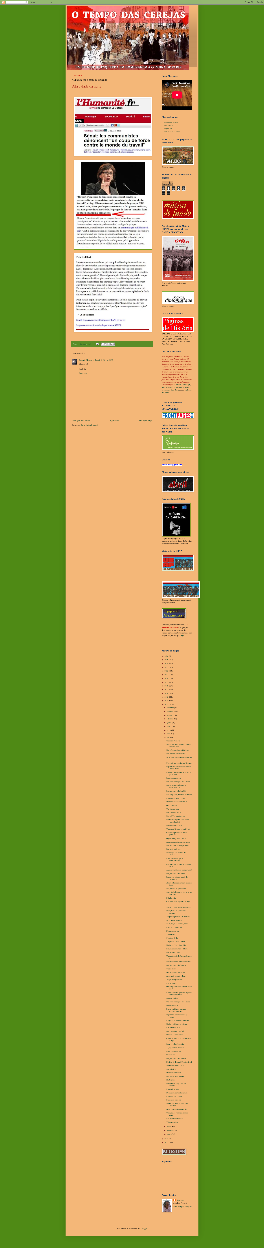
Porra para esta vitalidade (175, 1031)
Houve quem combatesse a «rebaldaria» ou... (176, 786)
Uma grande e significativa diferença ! (176, 1084)
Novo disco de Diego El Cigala (177, 750)
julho (169, 726)
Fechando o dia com (173, 849)
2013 (167, 704)
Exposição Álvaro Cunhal (175, 798)
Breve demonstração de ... (175, 1118)
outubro (170, 715)
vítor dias (180, 1200)
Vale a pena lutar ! (172, 1122)
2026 (167, 656)
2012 (167, 1138)
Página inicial (114, 420)
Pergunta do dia (172, 1005)
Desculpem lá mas (173, 931)
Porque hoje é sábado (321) (176, 873)
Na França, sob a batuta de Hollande (175, 853)
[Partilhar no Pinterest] (113, 344)
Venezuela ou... (171, 934)
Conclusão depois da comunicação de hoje (178, 1039)
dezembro (170, 707)
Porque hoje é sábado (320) (176, 965)
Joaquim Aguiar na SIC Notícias (178, 916)
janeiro (169, 1134)
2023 (167, 667)
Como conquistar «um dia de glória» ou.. (176, 833)
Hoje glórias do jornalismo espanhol (176, 911)
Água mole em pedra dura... (176, 976)
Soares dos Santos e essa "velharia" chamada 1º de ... (179, 745)
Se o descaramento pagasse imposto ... (179, 758)
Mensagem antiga (145, 420)
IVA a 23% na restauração (175, 816)
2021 (167, 674)
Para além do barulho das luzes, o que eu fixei (178, 773)
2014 (167, 700)
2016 (167, 693)
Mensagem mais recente (81, 420)
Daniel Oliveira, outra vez (175, 972)
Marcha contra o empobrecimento (178, 961)
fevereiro (170, 1130)
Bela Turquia (171, 898)
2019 (167, 682)
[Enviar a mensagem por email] (102, 344)
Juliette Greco (179, 387)
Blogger (144, 1228)
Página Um (168, 128)
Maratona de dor (172, 938)
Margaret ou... (171, 983)
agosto (169, 722)
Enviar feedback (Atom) (89, 425)
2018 (167, 685)
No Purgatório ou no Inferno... (177, 1024)
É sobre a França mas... (174, 1096)
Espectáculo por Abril (174, 927)
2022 (167, 671)
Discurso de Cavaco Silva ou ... (177, 801)
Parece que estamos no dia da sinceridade (176, 878)
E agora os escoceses (174, 1099)
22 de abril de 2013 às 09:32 (103, 360)
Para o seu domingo (173, 778)
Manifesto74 (168, 125)
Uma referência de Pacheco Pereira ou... (178, 957)
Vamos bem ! (171, 968)
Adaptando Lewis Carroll (175, 941)
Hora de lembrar (172, 998)
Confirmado (170, 1054)
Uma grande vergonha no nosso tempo (177, 1113)
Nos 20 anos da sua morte (175, 753)
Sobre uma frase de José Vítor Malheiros (177, 1104)
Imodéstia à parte (172, 1089)
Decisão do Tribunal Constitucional (179, 1062)
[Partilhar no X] (108, 344)
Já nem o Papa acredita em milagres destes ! (179, 883)
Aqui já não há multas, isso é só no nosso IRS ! (179, 893)
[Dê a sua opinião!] (105, 344)
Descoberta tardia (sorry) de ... (177, 1109)
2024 (167, 663)
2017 (167, 689)
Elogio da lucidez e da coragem (177, 1020)
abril (168, 737)
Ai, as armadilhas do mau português (179, 869)
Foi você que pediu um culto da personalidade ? (177, 820)
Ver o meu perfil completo (182, 1206)
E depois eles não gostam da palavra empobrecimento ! (179, 993)
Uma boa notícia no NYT (175, 825)
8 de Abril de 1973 (173, 1027)
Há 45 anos (170, 1079)
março (169, 1126)
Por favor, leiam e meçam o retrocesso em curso (176, 1010)
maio (169, 733)
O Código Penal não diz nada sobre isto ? (179, 987)
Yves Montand (167, 387)
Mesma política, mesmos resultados (179, 794)
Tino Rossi (175, 390)
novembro (170, 711)
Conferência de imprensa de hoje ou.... (178, 902)
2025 (167, 659)
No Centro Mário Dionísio (176, 945)
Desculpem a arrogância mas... (177, 1092)
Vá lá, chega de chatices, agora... (178, 923)
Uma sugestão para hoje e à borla (178, 829)
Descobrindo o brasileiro (175, 1044)
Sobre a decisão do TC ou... (176, 1065)
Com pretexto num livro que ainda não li (178, 865)
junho (169, 730)
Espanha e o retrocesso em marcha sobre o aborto (178, 767)
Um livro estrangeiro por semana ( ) (179, 781)
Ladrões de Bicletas (171, 122)
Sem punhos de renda (172, 131)
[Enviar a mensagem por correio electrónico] (97, 344)
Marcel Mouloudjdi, (183, 384)
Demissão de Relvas (173, 1072)
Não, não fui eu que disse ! (176, 888)
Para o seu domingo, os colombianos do (174, 859)
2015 (167, 697)
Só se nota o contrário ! (174, 920)
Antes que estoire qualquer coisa (178, 842)
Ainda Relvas (171, 1069)
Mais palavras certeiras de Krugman (179, 763)
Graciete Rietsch (85, 360)
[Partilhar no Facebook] (110, 344)
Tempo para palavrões (174, 979)
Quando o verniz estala (174, 1034)
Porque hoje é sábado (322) (176, 791)
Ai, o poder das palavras (175, 1047)
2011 (167, 1142)
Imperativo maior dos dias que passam (177, 1015)
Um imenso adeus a (173, 812)
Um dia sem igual (172, 809)
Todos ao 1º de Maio (173, 740)
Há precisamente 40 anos (175, 1076)
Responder (83, 373)
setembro (170, 718)
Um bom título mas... (174, 952)
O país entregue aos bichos (176, 838)
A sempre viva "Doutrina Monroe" (179, 907)
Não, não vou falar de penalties (177, 845)
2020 (167, 678)
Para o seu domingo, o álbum (176, 948)
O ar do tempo (171, 805)
